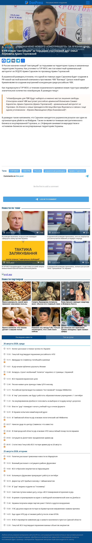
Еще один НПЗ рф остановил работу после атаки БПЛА (46, 514)
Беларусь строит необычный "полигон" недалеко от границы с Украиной (46, 373)
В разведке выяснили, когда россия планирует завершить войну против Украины (23, 225)
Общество (87, 6)
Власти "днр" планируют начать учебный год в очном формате (46, 406)
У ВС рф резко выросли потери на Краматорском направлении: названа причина (46, 508)
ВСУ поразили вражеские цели (46, 378)
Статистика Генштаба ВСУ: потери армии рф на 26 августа (46, 445)
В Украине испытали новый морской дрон (46, 412)
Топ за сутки (68, 337)
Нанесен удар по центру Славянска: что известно (46, 425)
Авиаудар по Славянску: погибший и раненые (46, 360)
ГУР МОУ (14, 171)
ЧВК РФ (26, 171)
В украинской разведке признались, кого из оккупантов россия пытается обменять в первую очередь (69, 225)
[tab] (24, 337)
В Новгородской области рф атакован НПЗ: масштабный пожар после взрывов (46, 432)
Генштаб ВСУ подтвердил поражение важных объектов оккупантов (46, 525)
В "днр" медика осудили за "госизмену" (46, 486)
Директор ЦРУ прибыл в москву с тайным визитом (46, 481)
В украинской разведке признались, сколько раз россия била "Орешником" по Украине (69, 255)
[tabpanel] (46, 434)
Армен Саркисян (77, 171)
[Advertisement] (46, 147)
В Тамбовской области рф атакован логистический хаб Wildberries (46, 418)
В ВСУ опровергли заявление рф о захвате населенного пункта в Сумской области (46, 519)
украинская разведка (55, 171)
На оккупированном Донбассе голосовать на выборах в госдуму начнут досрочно (46, 400)
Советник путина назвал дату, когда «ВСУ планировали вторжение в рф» (46, 492)
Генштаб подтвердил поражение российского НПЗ (46, 354)
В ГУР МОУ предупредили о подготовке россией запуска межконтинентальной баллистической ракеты (23, 255)
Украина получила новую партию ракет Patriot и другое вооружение (46, 503)
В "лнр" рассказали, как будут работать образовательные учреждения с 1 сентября (46, 395)
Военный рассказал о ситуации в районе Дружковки (46, 463)
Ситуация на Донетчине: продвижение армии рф (46, 438)
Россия (37, 171)
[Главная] (26, 2)
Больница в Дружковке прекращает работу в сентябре (46, 475)
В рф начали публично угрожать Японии (46, 366)
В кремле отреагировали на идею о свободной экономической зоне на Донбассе (46, 497)
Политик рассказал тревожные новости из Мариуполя (46, 457)
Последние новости (24, 337)
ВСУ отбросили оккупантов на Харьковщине (46, 469)
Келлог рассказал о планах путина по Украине (46, 348)
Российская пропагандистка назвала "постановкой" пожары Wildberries (46, 389)
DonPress (36, 2)
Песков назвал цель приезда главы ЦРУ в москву (46, 384)
